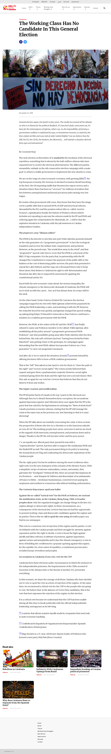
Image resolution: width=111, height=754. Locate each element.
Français (52, 1)
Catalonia (5, 672)
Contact (95, 8)
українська (75, 1)
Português (35, 1)
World (30, 7)
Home (24, 8)
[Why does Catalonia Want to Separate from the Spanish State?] (18, 689)
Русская (66, 1)
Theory (38, 7)
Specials (87, 7)
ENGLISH (44, 1)
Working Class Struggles (48, 8)
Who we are (66, 7)
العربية (59, 1)
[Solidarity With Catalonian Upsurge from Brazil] (52, 658)
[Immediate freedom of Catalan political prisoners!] (85, 658)
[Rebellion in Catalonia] (18, 658)
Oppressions (77, 7)
